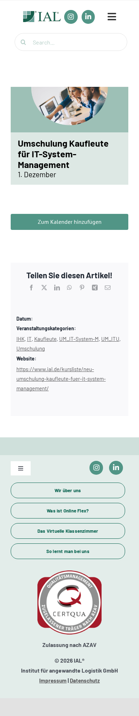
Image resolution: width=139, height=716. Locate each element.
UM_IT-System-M (79, 339)
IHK (20, 339)
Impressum (53, 680)
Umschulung (30, 348)
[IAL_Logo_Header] (42, 14)
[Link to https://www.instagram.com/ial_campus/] (96, 468)
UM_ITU (110, 339)
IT (29, 339)
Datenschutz (85, 680)
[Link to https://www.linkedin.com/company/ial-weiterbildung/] (116, 468)
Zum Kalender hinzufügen (70, 222)
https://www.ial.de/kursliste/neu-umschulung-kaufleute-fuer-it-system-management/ (61, 378)
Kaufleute (45, 339)
